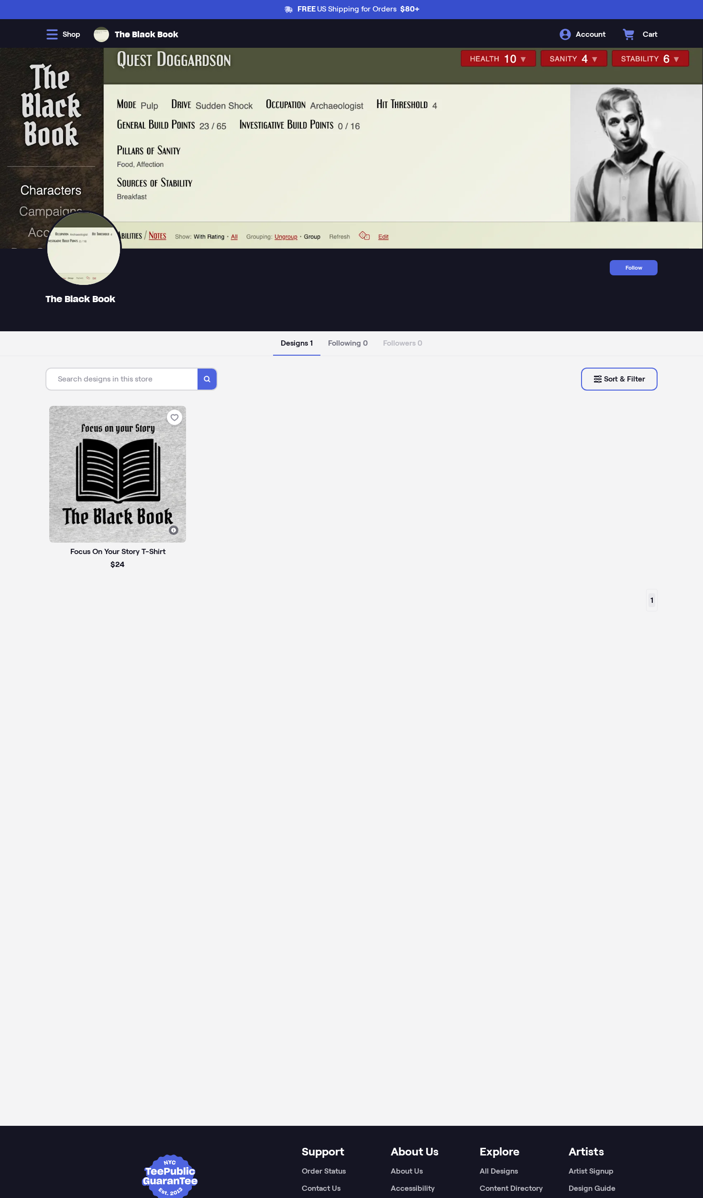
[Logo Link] (101, 34)
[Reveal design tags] (173, 530)
